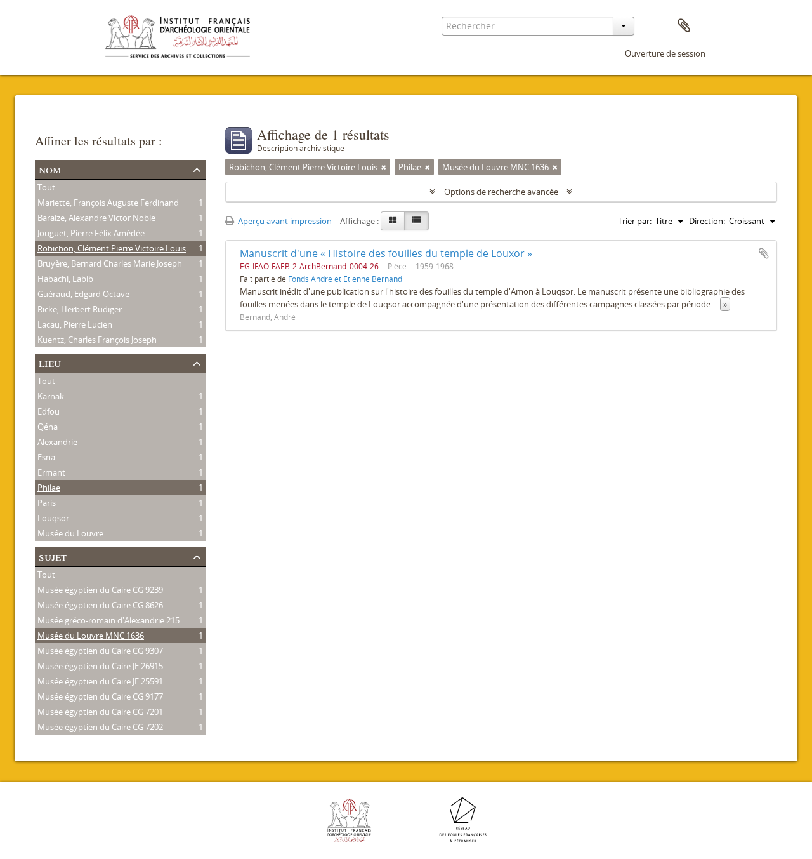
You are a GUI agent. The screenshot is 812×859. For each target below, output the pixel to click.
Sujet (53, 555)
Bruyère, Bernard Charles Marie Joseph (109, 263)
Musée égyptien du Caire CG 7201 (100, 711)
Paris (46, 503)
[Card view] (393, 220)
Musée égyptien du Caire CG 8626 (100, 605)
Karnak (50, 396)
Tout (46, 187)
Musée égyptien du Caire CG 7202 (100, 727)
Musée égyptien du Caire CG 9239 (100, 590)
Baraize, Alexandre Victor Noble (96, 217)
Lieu (50, 362)
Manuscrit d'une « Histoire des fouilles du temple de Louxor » (386, 253)
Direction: (707, 221)
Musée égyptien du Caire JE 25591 (100, 681)
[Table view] (416, 220)
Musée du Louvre (70, 533)
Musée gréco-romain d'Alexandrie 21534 (112, 620)
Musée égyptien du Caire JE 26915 (100, 666)
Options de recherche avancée (501, 191)
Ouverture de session (665, 53)
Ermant (51, 472)
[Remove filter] (383, 167)
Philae (48, 487)
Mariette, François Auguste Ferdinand (108, 202)
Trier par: (635, 221)
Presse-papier (684, 26)
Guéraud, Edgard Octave (83, 294)
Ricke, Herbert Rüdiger (79, 309)
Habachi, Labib (65, 278)
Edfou (48, 411)
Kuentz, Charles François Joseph (97, 339)
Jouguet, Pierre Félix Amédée (91, 233)
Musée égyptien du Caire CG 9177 (100, 696)
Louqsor (53, 518)
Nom (50, 168)
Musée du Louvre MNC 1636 (90, 635)
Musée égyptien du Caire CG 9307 (100, 650)
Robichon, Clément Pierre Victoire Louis (111, 248)
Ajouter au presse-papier (763, 253)
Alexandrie (57, 442)
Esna (46, 457)
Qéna (47, 426)
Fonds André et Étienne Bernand (345, 279)
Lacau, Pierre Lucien (74, 324)
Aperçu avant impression (284, 221)
